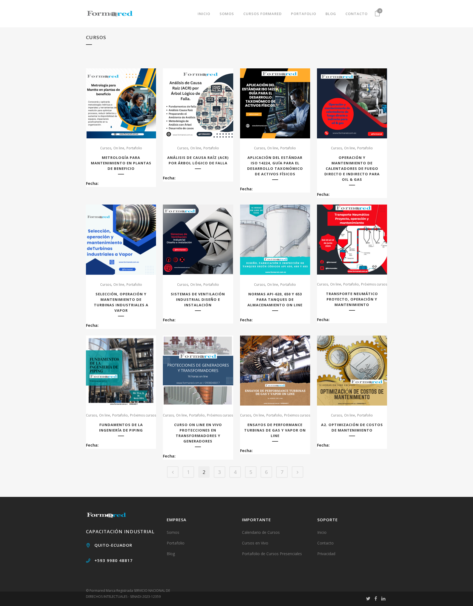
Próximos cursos (374, 284)
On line (118, 148)
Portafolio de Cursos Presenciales (272, 553)
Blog (171, 553)
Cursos (105, 148)
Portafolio (134, 148)
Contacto (325, 543)
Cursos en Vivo (255, 543)
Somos (173, 532)
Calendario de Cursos (261, 532)
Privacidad (326, 553)
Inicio (322, 532)
